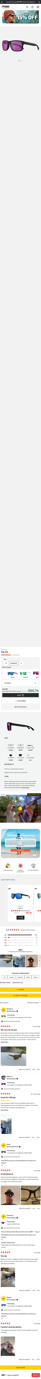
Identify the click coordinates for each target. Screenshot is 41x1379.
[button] (10, 655)
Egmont (20, 906)
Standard (13, 663)
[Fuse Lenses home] (5, 7)
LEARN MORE (20, 853)
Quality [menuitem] (20, 977)
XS (6, 663)
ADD (19, 917)
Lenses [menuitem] (11, 977)
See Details (7, 683)
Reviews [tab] (5, 982)
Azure (20, 908)
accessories (25, 787)
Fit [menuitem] (5, 977)
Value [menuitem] (35, 977)
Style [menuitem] (28, 977)
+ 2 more (36, 1203)
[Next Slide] (39, 961)
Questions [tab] (18, 982)
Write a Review (24, 996)
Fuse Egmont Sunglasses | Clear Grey (19, 1017)
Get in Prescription (20, 706)
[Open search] (27, 7)
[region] (20, 961)
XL (21, 663)
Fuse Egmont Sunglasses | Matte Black (19, 1085)
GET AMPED (20, 850)
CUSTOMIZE (21, 701)
